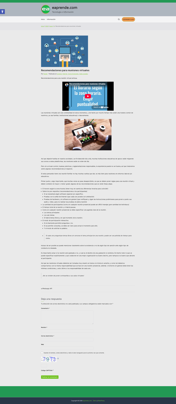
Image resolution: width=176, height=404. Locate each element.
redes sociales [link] (83, 74)
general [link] (59, 74)
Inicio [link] (43, 19)
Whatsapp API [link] (47, 288)
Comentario (45, 308)
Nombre (44, 327)
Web (42, 344)
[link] (2, 11)
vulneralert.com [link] (128, 19)
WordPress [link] (101, 400)
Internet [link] (64, 74)
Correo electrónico (47, 336)
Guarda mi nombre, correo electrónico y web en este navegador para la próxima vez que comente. (74, 353)
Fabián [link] (45, 74)
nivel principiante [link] (73, 74)
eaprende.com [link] (64, 7)
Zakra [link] (94, 400)
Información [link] (51, 19)
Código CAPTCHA (46, 370)
